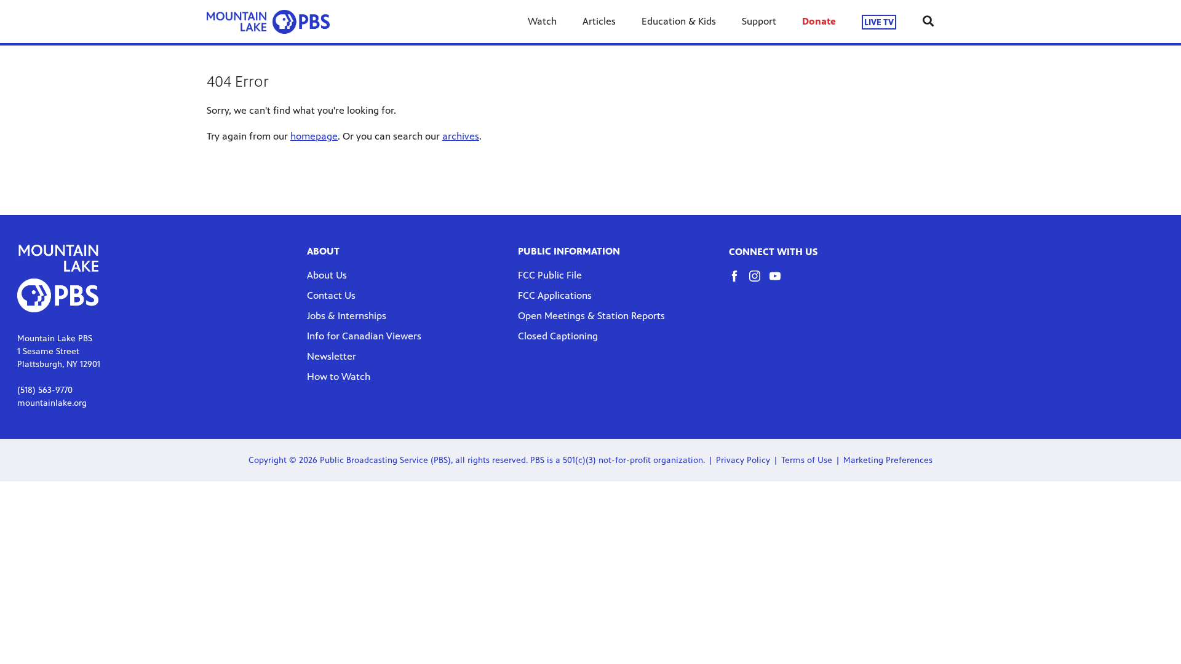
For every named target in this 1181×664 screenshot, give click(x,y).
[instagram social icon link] (759, 282)
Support (759, 21)
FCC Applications (555, 295)
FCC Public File (550, 275)
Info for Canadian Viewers (364, 336)
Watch (542, 21)
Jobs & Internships (346, 316)
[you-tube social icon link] (779, 282)
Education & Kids (679, 21)
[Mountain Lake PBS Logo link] (268, 21)
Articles (599, 21)
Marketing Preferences (887, 460)
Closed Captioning (558, 336)
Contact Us (331, 295)
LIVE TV (879, 22)
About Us (327, 275)
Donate (819, 21)
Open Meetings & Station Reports (591, 316)
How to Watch (338, 376)
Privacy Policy (743, 460)
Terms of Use (806, 460)
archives (460, 136)
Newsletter (331, 356)
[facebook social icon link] (739, 282)
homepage (314, 136)
